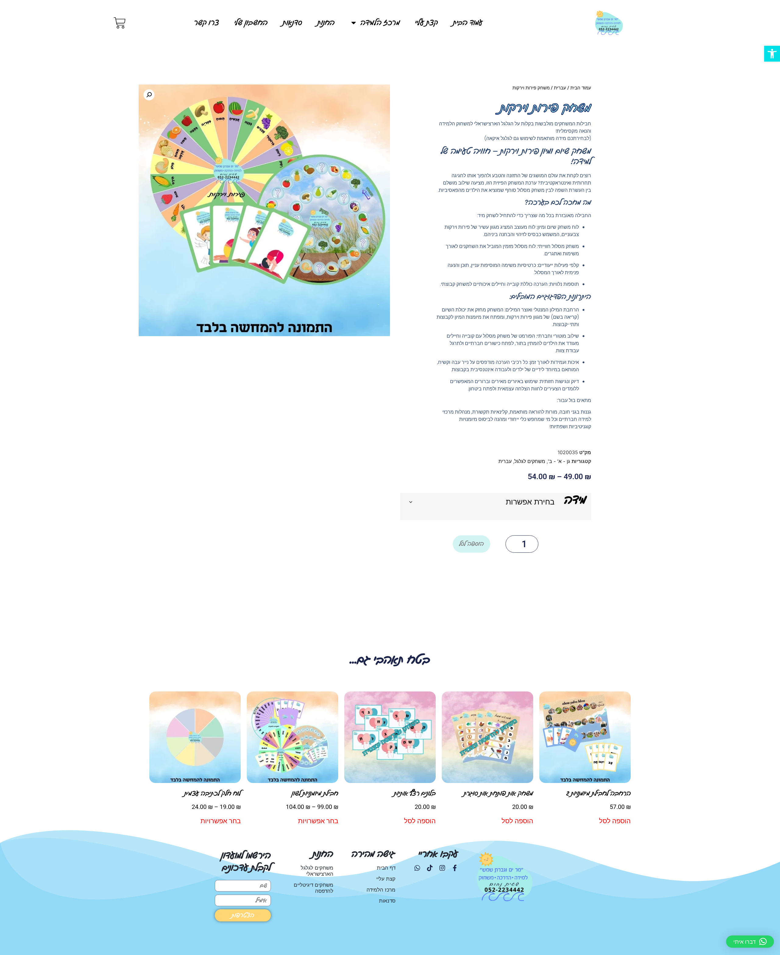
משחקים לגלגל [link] (529, 461)
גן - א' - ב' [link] (559, 461)
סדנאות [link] (292, 23)
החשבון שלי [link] (251, 23)
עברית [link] (560, 88)
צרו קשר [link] (206, 23)
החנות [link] (326, 23)
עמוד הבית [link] (468, 23)
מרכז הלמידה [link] (380, 23)
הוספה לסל (471, 544)
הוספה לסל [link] (615, 820)
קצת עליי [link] (426, 23)
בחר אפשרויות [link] (318, 820)
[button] (149, 94)
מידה (575, 500)
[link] (772, 54)
